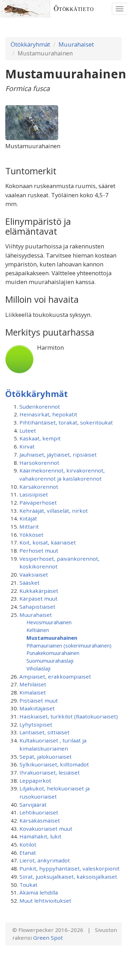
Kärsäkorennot (38, 486)
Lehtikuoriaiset (38, 812)
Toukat (28, 884)
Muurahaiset (76, 44)
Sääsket (29, 582)
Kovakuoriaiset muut (45, 828)
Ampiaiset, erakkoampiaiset (55, 676)
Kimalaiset (32, 692)
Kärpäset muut (38, 598)
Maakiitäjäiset (37, 708)
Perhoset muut (38, 550)
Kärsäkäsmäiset (39, 820)
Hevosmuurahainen (49, 622)
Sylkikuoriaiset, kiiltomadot (54, 764)
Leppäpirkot (35, 780)
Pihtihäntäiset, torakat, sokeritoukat (66, 422)
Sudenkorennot (39, 406)
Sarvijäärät (33, 804)
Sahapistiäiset (37, 606)
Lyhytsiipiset (35, 724)
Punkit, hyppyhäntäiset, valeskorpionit (69, 868)
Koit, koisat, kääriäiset (47, 542)
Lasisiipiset (33, 494)
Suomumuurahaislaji (49, 660)
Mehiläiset (32, 684)
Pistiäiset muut (38, 700)
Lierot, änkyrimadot (44, 860)
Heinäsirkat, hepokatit (48, 414)
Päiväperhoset (38, 502)
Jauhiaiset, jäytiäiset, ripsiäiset (58, 454)
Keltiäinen (37, 629)
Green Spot (48, 937)
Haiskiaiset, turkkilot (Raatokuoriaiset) (68, 716)
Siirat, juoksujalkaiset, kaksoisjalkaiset (68, 876)
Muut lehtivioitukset (45, 900)
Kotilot (27, 844)
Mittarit (29, 526)
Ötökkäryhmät (30, 44)
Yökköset (31, 534)
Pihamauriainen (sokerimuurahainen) (68, 645)
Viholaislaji (38, 668)
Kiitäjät (28, 518)
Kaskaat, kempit (40, 438)
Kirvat (27, 446)
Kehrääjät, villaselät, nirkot (53, 510)
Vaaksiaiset (33, 574)
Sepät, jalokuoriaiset (45, 756)
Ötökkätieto (74, 8)
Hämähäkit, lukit (40, 836)
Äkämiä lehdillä (38, 892)
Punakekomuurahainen (52, 652)
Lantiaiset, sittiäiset (44, 732)
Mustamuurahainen (51, 637)
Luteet (27, 430)
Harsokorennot (39, 462)
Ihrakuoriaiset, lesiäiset (49, 772)
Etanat (27, 852)
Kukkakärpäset (38, 590)
